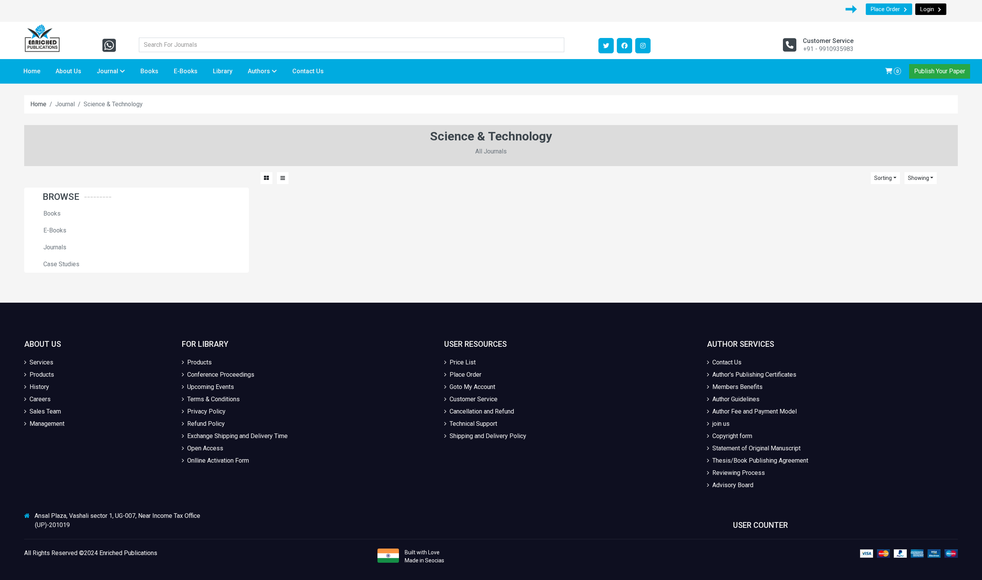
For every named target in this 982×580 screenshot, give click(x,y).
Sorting (883, 178)
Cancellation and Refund (482, 411)
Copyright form (732, 436)
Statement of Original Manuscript (756, 448)
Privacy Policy (206, 411)
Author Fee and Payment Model (754, 411)
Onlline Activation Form (218, 460)
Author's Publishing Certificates (754, 374)
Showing (918, 178)
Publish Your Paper (939, 71)
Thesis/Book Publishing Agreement (760, 460)
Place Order (885, 9)
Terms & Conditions (213, 399)
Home (31, 71)
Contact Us (308, 71)
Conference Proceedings (220, 374)
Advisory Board (732, 485)
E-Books (186, 71)
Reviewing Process (738, 472)
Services (41, 362)
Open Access (205, 448)
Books (149, 71)
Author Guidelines (736, 399)
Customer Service (474, 399)
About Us (68, 71)
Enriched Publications (128, 553)
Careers (40, 399)
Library (222, 71)
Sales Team (45, 411)
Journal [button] (108, 71)
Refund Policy (206, 423)
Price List (463, 362)
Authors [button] (260, 71)
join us (721, 423)
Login (927, 9)
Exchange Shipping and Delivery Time (237, 436)
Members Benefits (737, 387)
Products (42, 374)
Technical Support (473, 423)
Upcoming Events (210, 387)
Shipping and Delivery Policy (488, 436)
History (39, 387)
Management (47, 423)
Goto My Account (472, 387)
